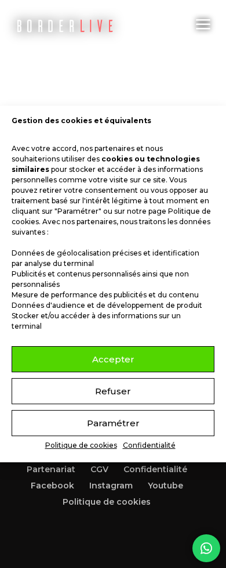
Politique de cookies (81, 445)
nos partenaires (107, 148)
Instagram (111, 485)
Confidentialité (149, 445)
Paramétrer (113, 423)
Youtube (165, 485)
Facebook (52, 485)
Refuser (113, 391)
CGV (99, 469)
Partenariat (51, 469)
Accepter (113, 359)
